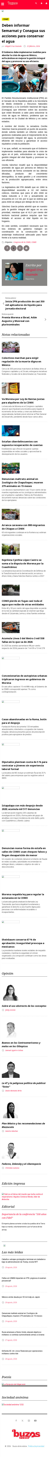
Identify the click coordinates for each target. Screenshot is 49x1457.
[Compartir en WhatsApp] (20, 246)
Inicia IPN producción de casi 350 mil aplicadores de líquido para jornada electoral (24, 303)
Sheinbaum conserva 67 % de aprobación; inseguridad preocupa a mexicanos (23, 941)
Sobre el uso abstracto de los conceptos (24, 1004)
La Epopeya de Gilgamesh (16, 1379)
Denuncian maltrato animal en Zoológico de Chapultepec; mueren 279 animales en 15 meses (22, 480)
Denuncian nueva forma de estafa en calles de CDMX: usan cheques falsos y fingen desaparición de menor (24, 850)
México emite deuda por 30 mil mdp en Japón (21, 1293)
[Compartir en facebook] (7, 246)
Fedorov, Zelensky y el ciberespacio (21, 1162)
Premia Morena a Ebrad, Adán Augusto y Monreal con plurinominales (19, 319)
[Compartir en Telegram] (26, 246)
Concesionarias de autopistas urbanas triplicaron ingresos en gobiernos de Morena (24, 677)
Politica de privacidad (36, 1442)
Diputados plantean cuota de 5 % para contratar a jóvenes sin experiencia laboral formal (24, 763)
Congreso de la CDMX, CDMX (25, 240)
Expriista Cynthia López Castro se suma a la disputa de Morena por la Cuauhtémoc (22, 561)
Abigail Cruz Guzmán (13, 44)
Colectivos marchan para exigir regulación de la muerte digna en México (21, 359)
